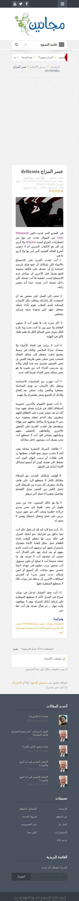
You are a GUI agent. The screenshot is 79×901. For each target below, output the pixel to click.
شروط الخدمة (29, 816)
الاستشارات (61, 832)
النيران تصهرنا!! (54, 57)
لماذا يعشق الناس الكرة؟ (35, 746)
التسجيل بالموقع (28, 808)
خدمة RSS (62, 840)
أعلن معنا (32, 832)
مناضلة (52, 178)
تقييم (15, 648)
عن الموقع (61, 816)
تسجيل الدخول (38, 682)
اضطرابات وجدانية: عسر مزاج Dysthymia (43, 623)
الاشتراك (17, 682)
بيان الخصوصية (29, 824)
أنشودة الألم (45, 628)
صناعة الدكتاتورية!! (16, 57)
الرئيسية (62, 808)
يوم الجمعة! (35, 57)
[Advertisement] (39, 121)
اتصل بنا (63, 824)
